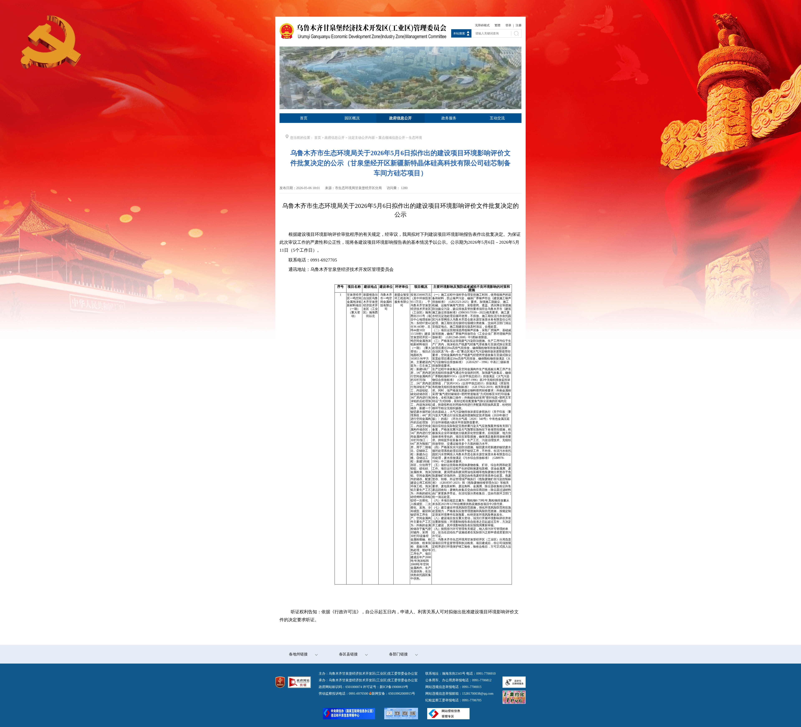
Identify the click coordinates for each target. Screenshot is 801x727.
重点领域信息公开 (391, 137)
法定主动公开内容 (361, 137)
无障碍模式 (482, 25)
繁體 (497, 25)
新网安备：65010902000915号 (393, 693)
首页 (317, 137)
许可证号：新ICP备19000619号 (385, 687)
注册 (518, 25)
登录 (508, 25)
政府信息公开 (335, 137)
